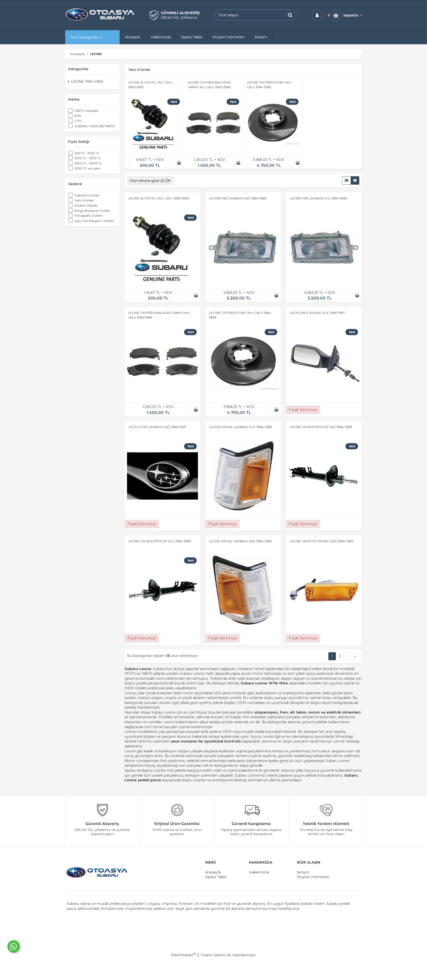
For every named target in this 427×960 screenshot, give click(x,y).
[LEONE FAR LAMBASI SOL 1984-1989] (323, 248)
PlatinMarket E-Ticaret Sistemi (198, 955)
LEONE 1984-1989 (87, 82)
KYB (77, 116)
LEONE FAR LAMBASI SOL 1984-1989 (318, 198)
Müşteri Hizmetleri (313, 877)
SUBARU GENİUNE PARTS (94, 126)
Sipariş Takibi (216, 877)
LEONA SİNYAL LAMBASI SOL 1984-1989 (240, 427)
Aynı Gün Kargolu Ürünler (94, 221)
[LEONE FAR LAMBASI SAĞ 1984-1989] (243, 248)
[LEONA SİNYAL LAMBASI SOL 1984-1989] (243, 476)
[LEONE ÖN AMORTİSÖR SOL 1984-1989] (162, 591)
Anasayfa (213, 872)
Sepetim (350, 15)
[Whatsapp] (13, 946)
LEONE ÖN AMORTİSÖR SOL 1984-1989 (159, 541)
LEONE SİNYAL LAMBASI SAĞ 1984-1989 (240, 541)
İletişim (303, 872)
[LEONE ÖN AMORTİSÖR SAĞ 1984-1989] (323, 476)
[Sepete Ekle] (179, 162)
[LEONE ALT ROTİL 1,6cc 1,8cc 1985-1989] (154, 124)
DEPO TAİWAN (86, 111)
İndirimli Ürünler (87, 195)
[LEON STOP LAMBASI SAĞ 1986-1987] (162, 476)
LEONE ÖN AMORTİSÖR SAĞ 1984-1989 (321, 427)
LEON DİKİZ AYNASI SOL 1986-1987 (317, 313)
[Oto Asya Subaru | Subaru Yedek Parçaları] (99, 20)
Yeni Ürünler (84, 200)
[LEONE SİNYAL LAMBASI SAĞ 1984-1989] (243, 591)
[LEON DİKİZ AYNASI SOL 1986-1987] (323, 362)
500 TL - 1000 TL (86, 153)
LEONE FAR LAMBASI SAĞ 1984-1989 (238, 198)
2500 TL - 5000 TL (88, 163)
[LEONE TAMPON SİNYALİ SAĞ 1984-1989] (323, 591)
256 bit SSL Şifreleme (179, 17)
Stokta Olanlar (86, 206)
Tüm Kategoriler (84, 37)
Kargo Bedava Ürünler (92, 211)
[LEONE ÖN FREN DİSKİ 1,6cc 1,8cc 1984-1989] (273, 124)
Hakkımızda (259, 872)
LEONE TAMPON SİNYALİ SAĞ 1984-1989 (321, 541)
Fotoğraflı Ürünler (88, 216)
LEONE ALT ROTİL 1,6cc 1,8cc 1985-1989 (158, 198)
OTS (77, 121)
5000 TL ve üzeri (87, 168)
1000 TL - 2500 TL (87, 158)
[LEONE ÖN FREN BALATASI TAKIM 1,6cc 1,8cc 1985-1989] (213, 124)
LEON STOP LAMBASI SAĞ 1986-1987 (157, 427)
